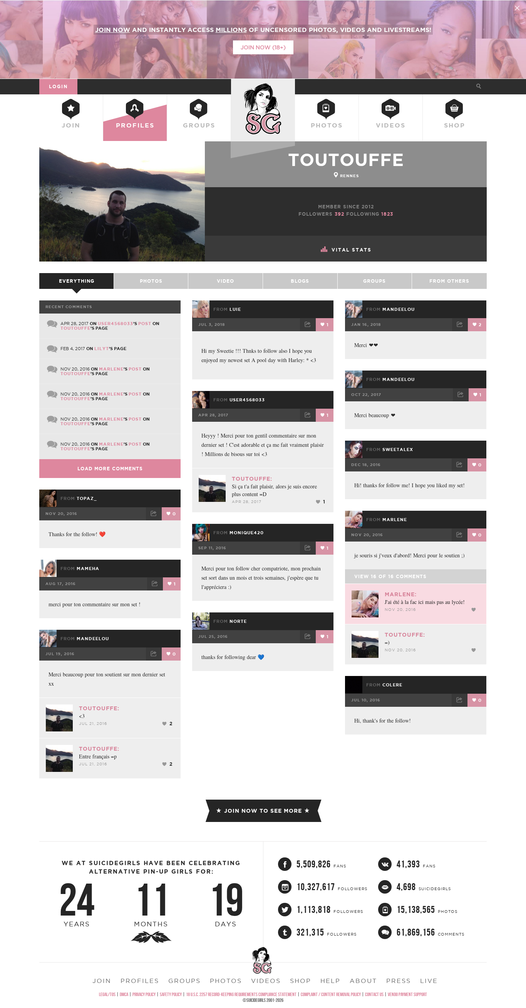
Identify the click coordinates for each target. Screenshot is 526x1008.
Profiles (135, 125)
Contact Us (374, 994)
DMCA (124, 994)
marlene (111, 369)
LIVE (429, 980)
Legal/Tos (107, 994)
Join (71, 125)
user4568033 (115, 323)
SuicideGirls (263, 86)
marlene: (401, 594)
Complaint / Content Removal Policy (331, 994)
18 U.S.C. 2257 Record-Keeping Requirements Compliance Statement (241, 994)
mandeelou (398, 309)
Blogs (300, 280)
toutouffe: (252, 479)
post (144, 323)
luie (235, 309)
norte (238, 621)
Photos (327, 125)
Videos (390, 125)
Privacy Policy (144, 994)
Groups (199, 125)
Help (330, 980)
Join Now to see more (263, 811)
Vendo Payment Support (407, 994)
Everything (76, 280)
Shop (454, 125)
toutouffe (346, 159)
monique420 (246, 532)
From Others (449, 280)
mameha (88, 568)
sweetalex (397, 449)
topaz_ (87, 498)
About (363, 980)
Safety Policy (171, 994)
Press (398, 980)
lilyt (101, 348)
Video (225, 280)
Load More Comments (110, 468)
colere (392, 685)
